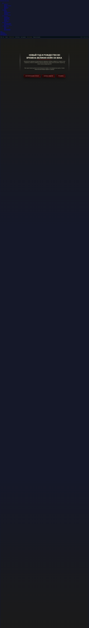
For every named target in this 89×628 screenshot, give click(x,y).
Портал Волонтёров (7, 29)
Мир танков (4, 0)
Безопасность (6, 13)
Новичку (5, 10)
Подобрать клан (6, 20)
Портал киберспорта (7, 24)
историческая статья (32, 76)
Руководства (4, 9)
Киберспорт (4, 22)
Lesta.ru (7, 0)
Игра (3, 3)
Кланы (3, 15)
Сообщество (4, 25)
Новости (5, 4)
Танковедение (6, 7)
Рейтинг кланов (6, 18)
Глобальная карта (7, 17)
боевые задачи (48, 76)
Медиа (5, 28)
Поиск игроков (6, 26)
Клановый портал (7, 19)
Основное (5, 11)
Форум (5, 27)
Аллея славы (6, 21)
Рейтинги (5, 6)
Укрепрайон (6, 16)
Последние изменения (7, 5)
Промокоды (6, 8)
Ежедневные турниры (7, 23)
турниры (61, 76)
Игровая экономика (7, 12)
